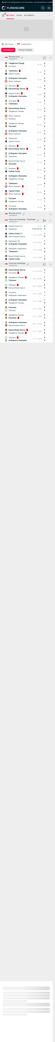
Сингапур (26, 44)
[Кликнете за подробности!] (26, 64)
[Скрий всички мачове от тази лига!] (50, 58)
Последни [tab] (8, 50)
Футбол (9, 44)
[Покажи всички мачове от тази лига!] (50, 214)
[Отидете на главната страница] (15, 8)
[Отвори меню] (49, 8)
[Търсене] (42, 8)
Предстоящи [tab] (25, 50)
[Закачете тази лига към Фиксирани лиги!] (22, 57)
